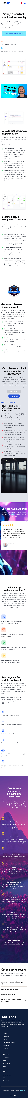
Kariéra (5, 1039)
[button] (25, 3)
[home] (6, 3)
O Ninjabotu (6, 1036)
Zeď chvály (6, 1081)
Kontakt (5, 1048)
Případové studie (8, 1078)
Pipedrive (6, 1057)
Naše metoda (7, 1075)
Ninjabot (22, 1090)
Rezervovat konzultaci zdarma (14, 33)
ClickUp (5, 1060)
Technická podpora (9, 1042)
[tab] (14, 391)
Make (4, 1066)
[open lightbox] (14, 91)
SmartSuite (6, 1063)
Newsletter (6, 1045)
